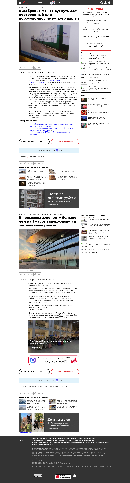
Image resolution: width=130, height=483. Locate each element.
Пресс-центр (52, 438)
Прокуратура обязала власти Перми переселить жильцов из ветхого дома (36, 183)
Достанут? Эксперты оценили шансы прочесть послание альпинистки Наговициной (100, 88)
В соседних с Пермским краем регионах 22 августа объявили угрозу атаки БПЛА (36, 401)
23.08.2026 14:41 (23, 214)
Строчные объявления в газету (84, 440)
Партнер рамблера (48, 476)
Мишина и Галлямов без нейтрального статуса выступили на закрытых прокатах (96, 44)
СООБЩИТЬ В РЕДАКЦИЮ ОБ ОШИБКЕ (42, 444)
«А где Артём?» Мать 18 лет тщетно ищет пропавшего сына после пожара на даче (99, 76)
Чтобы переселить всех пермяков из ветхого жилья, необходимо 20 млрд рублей (67, 177)
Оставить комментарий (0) (65, 141)
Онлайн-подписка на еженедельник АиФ (44, 440)
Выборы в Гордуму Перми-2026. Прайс (97, 442)
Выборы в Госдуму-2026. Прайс (41, 442)
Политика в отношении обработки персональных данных (46, 462)
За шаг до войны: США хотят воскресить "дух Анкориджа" (96, 117)
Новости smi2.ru (25, 209)
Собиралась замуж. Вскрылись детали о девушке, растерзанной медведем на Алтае (98, 57)
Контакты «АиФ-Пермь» (66, 440)
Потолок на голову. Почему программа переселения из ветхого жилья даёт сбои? (65, 171)
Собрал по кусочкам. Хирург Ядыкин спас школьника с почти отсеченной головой (100, 69)
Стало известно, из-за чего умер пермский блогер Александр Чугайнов (96, 22)
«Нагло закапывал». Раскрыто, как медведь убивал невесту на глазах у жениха (99, 244)
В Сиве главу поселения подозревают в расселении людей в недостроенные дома (37, 177)
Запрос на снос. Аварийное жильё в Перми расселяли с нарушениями (35, 171)
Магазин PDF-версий (90, 438)
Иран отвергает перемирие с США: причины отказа (98, 124)
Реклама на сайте (63, 438)
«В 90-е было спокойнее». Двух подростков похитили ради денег (99, 218)
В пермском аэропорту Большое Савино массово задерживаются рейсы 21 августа (67, 401)
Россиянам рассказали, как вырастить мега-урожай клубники (98, 111)
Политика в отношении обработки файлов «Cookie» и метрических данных (51, 463)
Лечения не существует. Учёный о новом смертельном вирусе (99, 237)
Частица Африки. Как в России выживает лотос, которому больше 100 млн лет (99, 82)
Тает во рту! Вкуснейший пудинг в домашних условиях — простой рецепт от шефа (99, 232)
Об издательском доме (39, 438)
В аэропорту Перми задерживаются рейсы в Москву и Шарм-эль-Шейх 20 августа (37, 407)
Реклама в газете (76, 438)
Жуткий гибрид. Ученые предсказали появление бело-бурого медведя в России (100, 225)
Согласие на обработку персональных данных (44, 461)
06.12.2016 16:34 (23, 7)
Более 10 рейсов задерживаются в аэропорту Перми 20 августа (67, 406)
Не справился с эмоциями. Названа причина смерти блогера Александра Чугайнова (96, 14)
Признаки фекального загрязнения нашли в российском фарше (98, 105)
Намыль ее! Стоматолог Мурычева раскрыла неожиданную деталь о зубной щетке (99, 251)
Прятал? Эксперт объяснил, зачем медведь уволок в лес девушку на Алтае (99, 63)
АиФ (20, 63)
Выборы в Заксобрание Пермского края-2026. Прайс (68, 442)
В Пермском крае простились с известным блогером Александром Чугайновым (95, 29)
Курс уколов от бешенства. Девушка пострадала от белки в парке (96, 37)
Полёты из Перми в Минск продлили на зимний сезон (50, 342)
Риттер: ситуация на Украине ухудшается (97, 99)
